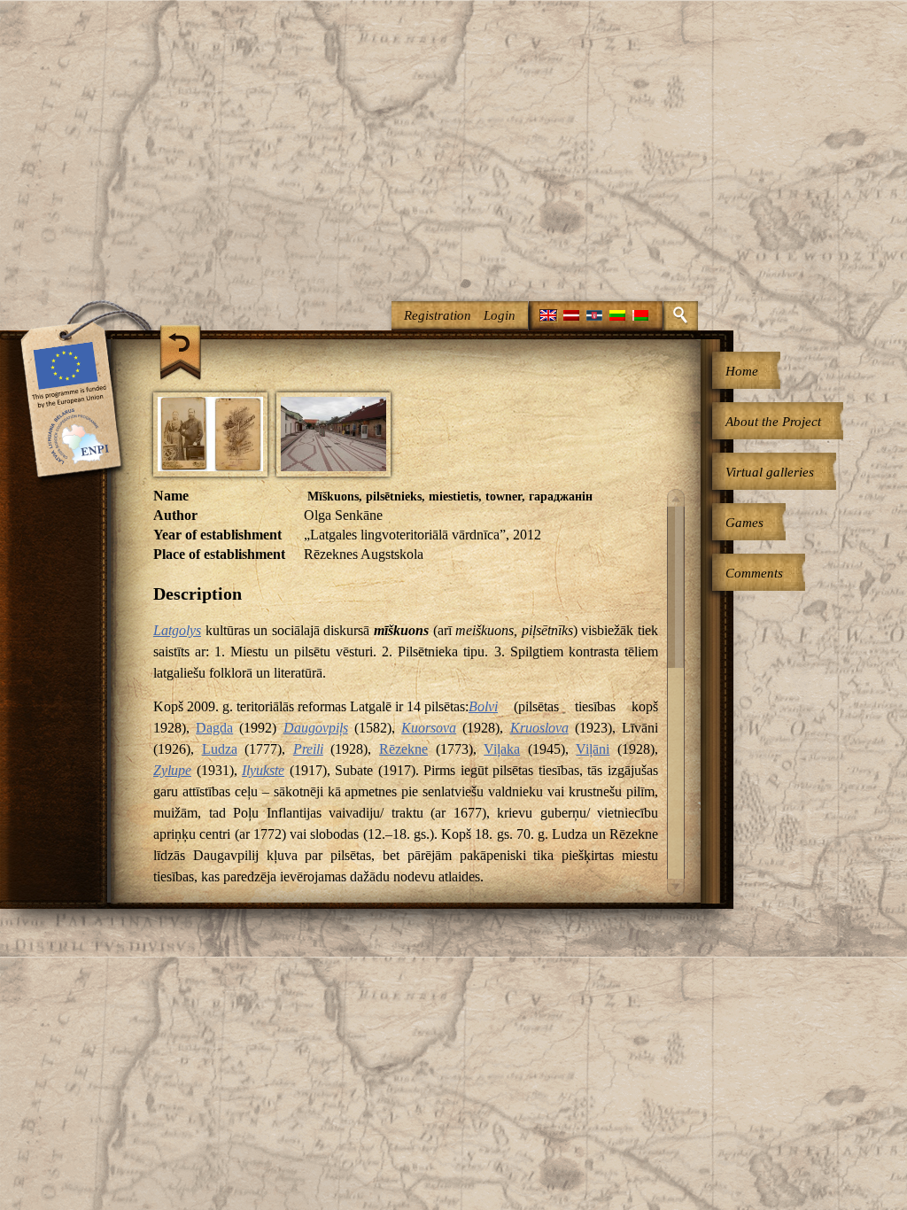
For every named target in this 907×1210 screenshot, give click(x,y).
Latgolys (177, 630)
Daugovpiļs (315, 727)
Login (500, 315)
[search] (680, 315)
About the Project (773, 422)
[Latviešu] (571, 315)
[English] (548, 315)
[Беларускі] (640, 315)
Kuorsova (428, 727)
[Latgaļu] (594, 315)
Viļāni (592, 748)
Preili (308, 748)
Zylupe (172, 770)
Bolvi (483, 706)
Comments (754, 573)
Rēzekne (403, 748)
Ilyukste (263, 770)
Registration (437, 315)
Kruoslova (539, 727)
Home (741, 371)
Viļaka (502, 748)
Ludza (219, 748)
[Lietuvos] (617, 315)
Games (744, 523)
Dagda (214, 727)
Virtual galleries (769, 472)
